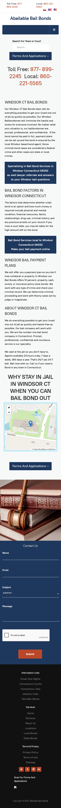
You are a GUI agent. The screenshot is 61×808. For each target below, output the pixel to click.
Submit (30, 654)
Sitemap (30, 762)
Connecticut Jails (30, 689)
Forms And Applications (30, 56)
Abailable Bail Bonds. (39, 801)
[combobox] (30, 47)
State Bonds (30, 738)
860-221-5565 (45, 5)
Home (30, 713)
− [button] (9, 412)
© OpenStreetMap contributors (44, 449)
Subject (6, 587)
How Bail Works (30, 699)
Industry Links (30, 694)
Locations (30, 728)
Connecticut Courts (31, 684)
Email (5, 570)
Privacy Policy (30, 752)
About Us (30, 723)
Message (7, 606)
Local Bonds (30, 733)
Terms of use (30, 757)
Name (5, 552)
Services (30, 718)
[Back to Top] (51, 798)
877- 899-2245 (14, 5)
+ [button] (9, 407)
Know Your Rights (30, 679)
